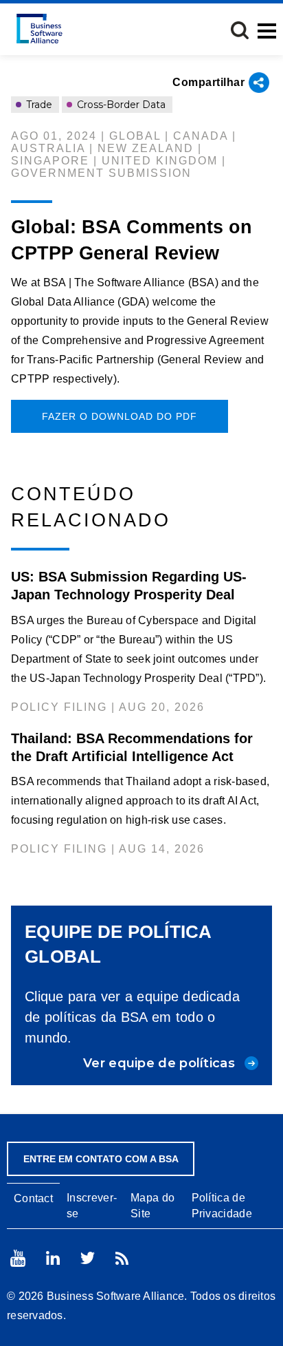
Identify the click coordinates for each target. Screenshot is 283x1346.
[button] (240, 30)
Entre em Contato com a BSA (101, 1158)
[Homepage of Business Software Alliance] (39, 28)
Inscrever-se (92, 1205)
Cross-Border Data (120, 104)
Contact (33, 1198)
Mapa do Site (152, 1205)
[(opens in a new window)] (17, 1258)
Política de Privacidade (222, 1205)
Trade (37, 104)
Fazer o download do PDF (119, 416)
